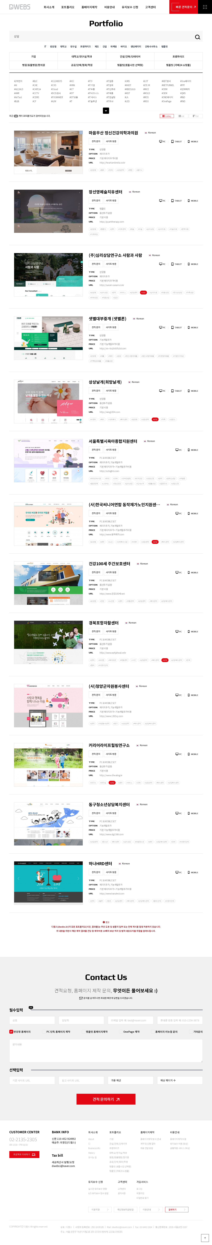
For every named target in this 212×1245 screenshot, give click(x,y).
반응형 (53, 46)
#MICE (146, 89)
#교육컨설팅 (126, 478)
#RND (182, 101)
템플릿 (164, 46)
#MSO (146, 101)
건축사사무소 (151, 46)
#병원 (130, 170)
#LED (127, 101)
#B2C (35, 81)
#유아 (107, 478)
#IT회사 (109, 101)
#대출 (102, 356)
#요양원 (93, 542)
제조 (97, 46)
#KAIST (128, 85)
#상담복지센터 (178, 542)
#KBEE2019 (130, 89)
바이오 (124, 46)
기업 (33, 56)
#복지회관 (112, 660)
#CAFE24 (37, 89)
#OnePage (166, 101)
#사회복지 (112, 419)
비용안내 (109, 7)
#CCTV (36, 93)
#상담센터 (120, 170)
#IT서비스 (92, 97)
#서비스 (123, 292)
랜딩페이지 (136, 46)
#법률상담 (152, 483)
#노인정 (111, 601)
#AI (15, 85)
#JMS (127, 81)
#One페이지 (185, 81)
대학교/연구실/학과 (82, 56)
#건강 (102, 601)
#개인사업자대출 (131, 356)
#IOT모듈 (74, 97)
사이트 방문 (111, 141)
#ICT (72, 89)
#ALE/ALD (18, 89)
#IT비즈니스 (93, 93)
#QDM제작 (185, 89)
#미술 (140, 229)
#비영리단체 (103, 665)
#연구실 (103, 782)
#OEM (164, 93)
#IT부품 (91, 89)
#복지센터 (124, 419)
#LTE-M (146, 85)
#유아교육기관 (95, 478)
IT (45, 46)
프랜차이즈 (85, 46)
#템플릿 (103, 229)
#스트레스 (105, 483)
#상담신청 (150, 478)
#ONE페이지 (167, 97)
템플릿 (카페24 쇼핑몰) (178, 65)
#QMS (183, 93)
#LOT (145, 81)
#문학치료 (185, 229)
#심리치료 (161, 229)
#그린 (133, 660)
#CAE (35, 85)
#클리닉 (139, 170)
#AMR (16, 93)
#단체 (110, 170)
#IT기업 (91, 85)
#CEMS (36, 97)
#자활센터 (130, 601)
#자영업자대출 (163, 356)
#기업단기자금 (178, 356)
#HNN (72, 85)
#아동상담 (165, 292)
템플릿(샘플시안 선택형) (130, 65)
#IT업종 (109, 81)
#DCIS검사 (56, 93)
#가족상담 (190, 292)
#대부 (110, 356)
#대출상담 (109, 361)
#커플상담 (105, 297)
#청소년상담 (177, 292)
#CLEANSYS (56, 81)
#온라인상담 (170, 478)
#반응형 (93, 170)
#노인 (110, 542)
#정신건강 (117, 483)
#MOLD (146, 93)
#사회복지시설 (122, 542)
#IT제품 (109, 93)
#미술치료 (173, 229)
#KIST (127, 93)
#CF (34, 101)
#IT (71, 101)
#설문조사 (163, 483)
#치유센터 (122, 229)
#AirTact (18, 97)
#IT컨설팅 (110, 97)
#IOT (72, 93)
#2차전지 (18, 81)
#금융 (119, 356)
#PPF (182, 85)
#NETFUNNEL (168, 85)
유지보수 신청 (130, 7)
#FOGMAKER (57, 97)
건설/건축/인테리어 (130, 56)
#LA (126, 97)
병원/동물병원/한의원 (33, 65)
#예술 (132, 229)
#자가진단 (138, 478)
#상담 (143, 292)
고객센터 (150, 7)
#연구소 (93, 782)
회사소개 (49, 7)
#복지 (102, 419)
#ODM (164, 89)
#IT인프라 (110, 89)
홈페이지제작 (89, 7)
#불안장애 (94, 483)
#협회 (102, 170)
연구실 (73, 46)
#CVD (53, 85)
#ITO (90, 81)
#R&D (182, 97)
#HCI (72, 81)
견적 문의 (96, 141)
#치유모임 (94, 234)
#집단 (115, 297)
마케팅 (114, 46)
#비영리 (93, 419)
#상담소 (172, 419)
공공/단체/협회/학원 (81, 65)
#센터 (112, 229)
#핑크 (115, 723)
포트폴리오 (67, 7)
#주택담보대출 (95, 361)
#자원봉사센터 (103, 723)
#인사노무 (140, 483)
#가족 (163, 419)
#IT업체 (109, 85)
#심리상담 (150, 229)
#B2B (16, 101)
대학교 (63, 46)
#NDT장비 (166, 81)
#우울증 (182, 478)
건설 (105, 46)
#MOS (146, 97)
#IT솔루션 (92, 101)
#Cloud (54, 89)
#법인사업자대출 (147, 356)
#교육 (115, 478)
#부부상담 (94, 297)
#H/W (53, 101)
